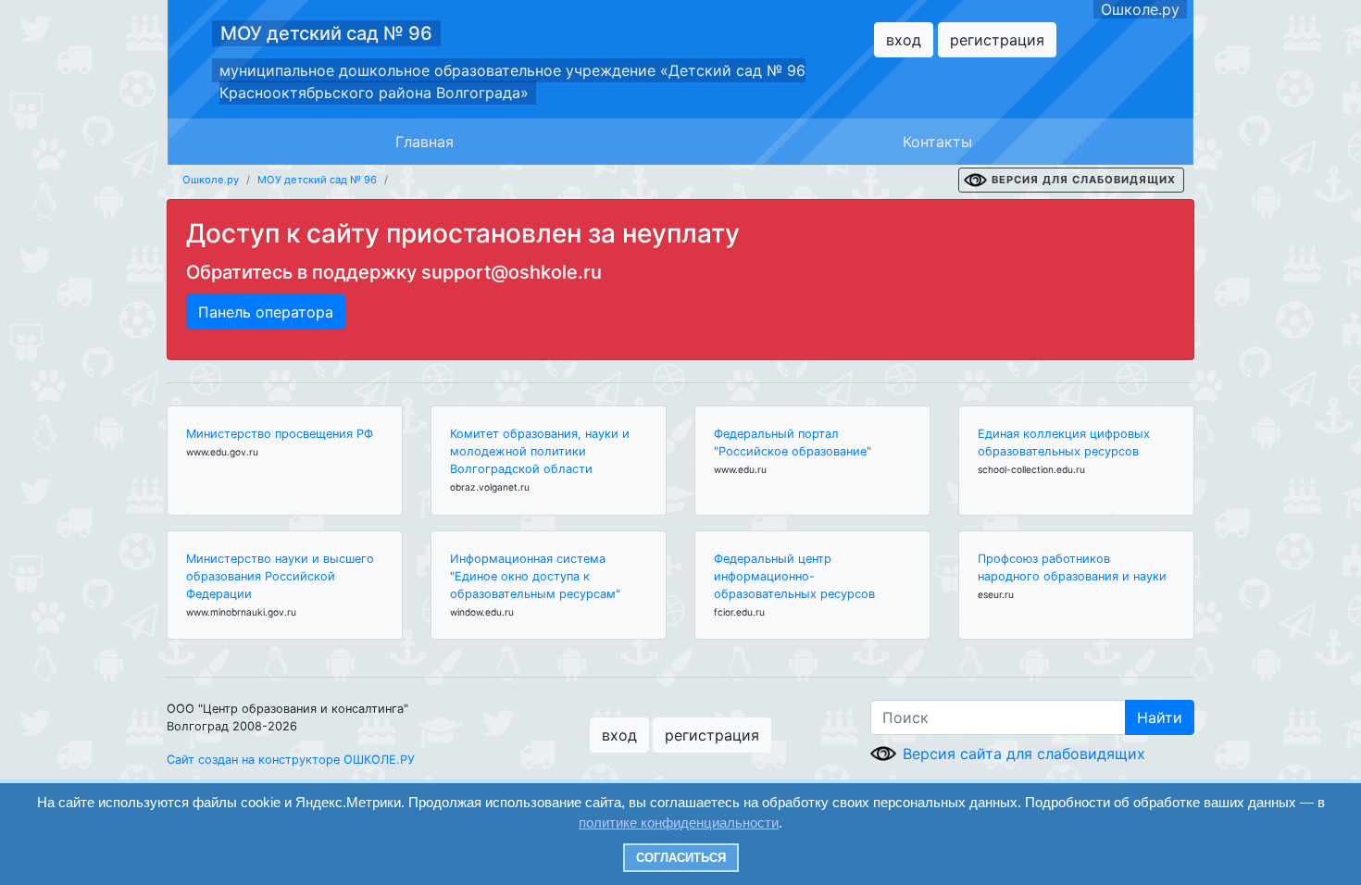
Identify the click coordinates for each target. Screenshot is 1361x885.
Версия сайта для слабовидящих (1024, 753)
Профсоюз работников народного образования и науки (1072, 567)
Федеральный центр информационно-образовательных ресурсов (794, 576)
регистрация (997, 40)
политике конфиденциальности (679, 822)
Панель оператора (265, 312)
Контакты (937, 141)
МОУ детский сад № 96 (326, 33)
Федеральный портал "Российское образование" (792, 442)
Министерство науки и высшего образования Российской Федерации (280, 576)
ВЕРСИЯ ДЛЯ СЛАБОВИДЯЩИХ (1084, 179)
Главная (424, 141)
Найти (1159, 717)
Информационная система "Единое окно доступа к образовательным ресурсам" (535, 576)
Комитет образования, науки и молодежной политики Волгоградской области (540, 451)
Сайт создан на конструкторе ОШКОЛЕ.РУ (291, 760)
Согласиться (681, 858)
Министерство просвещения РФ (279, 434)
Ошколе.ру (1140, 9)
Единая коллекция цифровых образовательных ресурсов (1064, 442)
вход (903, 40)
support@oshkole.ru (511, 272)
